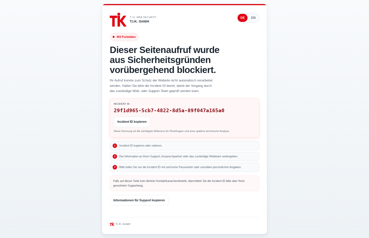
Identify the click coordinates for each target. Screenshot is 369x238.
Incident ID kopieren (132, 121)
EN (253, 17)
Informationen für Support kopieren (139, 200)
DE (242, 17)
